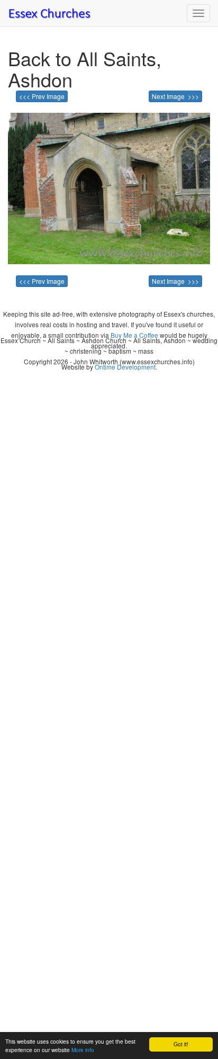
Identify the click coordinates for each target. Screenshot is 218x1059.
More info (82, 1050)
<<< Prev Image (42, 96)
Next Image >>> (175, 96)
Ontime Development (125, 366)
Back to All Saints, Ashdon (84, 68)
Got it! (181, 1044)
